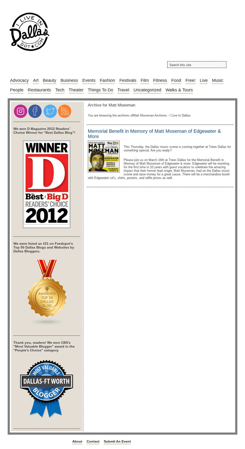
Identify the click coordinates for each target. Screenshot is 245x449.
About (77, 441)
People (16, 90)
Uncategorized (147, 90)
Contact (93, 441)
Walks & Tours (179, 90)
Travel (123, 90)
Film (145, 80)
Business (69, 80)
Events (88, 80)
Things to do (100, 90)
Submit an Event (117, 441)
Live (204, 80)
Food (176, 80)
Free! (190, 80)
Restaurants (39, 90)
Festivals (127, 80)
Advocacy (19, 80)
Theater (76, 90)
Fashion (107, 80)
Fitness (160, 80)
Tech (59, 90)
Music (217, 80)
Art (36, 80)
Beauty (49, 80)
